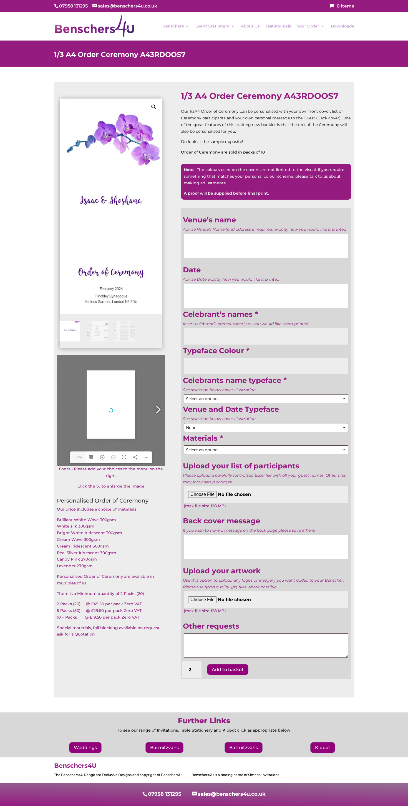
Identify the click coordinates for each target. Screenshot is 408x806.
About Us (250, 26)
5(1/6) (78, 457)
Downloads (342, 26)
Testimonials (278, 26)
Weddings (85, 747)
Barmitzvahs (164, 747)
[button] (153, 107)
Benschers (173, 26)
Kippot (322, 747)
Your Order (308, 26)
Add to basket (228, 669)
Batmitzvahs (243, 747)
